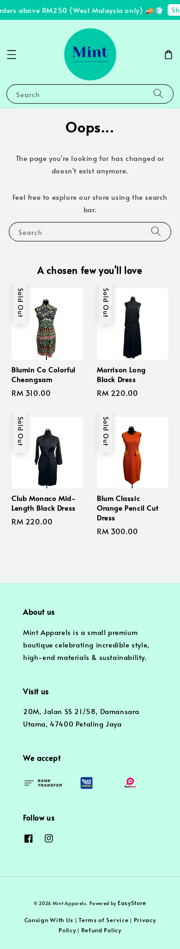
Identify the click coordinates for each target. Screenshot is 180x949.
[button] (11, 54)
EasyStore (132, 903)
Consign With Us (49, 920)
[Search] (158, 94)
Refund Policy (101, 930)
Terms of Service (103, 920)
